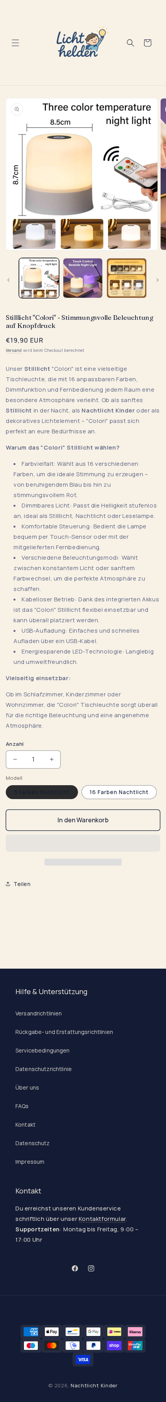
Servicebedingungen (42, 1050)
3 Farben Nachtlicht (42, 792)
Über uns (27, 1087)
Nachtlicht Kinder (94, 1385)
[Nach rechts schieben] (157, 280)
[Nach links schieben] (8, 280)
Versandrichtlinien (38, 1013)
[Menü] (15, 42)
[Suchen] (130, 42)
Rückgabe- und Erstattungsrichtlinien (64, 1031)
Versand (14, 350)
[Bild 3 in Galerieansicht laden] (127, 278)
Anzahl (15, 743)
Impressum (29, 1161)
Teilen (22, 884)
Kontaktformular (102, 1219)
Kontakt (25, 1124)
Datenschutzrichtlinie (43, 1069)
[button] (83, 843)
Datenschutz (32, 1143)
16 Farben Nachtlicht (119, 792)
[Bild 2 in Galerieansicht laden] (83, 278)
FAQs (22, 1106)
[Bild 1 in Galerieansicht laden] (39, 278)
